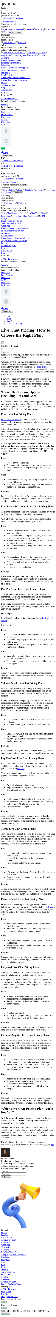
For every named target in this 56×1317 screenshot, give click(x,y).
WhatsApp (39, 29)
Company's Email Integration (13, 1254)
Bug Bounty (6, 1294)
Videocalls (33, 55)
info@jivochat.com (9, 1296)
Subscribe (6, 1177)
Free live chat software (11, 419)
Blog (3, 92)
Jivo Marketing (9, 42)
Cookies (4, 1277)
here (52, 1144)
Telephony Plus (20, 55)
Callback (22, 42)
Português (18, 160)
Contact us (5, 1279)
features (51, 907)
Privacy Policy (7, 1274)
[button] (28, 8)
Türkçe (4, 160)
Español (10, 160)
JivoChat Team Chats (36, 52)
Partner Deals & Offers (11, 1284)
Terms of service (8, 1272)
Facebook (5, 1235)
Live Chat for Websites (13, 29)
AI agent (7, 18)
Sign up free (7, 155)
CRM (42, 55)
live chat (20, 768)
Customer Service (8, 22)
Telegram (7, 32)
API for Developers (9, 1289)
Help (3, 87)
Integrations (6, 1291)
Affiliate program (8, 85)
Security (4, 1269)
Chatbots (29, 29)
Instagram (50, 29)
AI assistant (18, 18)
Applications (6, 90)
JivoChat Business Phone (14, 52)
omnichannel (42, 367)
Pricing (4, 82)
